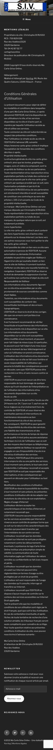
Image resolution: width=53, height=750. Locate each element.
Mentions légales (19, 743)
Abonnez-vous (14, 698)
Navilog (29, 78)
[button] (6, 9)
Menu (28, 19)
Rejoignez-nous (14, 712)
